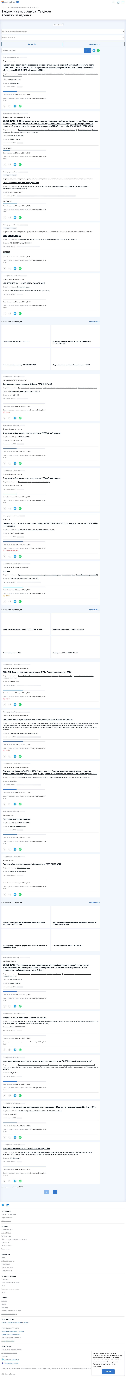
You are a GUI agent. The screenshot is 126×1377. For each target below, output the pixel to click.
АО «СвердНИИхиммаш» (18, 826)
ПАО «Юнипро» (15, 83)
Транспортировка (7, 1267)
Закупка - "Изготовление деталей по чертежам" (25, 1017)
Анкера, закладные (24, 74)
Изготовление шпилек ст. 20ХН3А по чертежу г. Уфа (26, 1148)
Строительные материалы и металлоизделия (33, 130)
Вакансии (4, 1307)
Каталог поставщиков (8, 1214)
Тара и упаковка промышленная (79, 777)
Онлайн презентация (11, 1363)
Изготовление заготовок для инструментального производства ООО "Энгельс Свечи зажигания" (47, 1061)
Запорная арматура (12, 235)
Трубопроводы (6, 1236)
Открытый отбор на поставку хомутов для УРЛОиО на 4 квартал (32, 478)
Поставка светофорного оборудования (21, 182)
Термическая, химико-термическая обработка (55, 1067)
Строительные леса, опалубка (42, 727)
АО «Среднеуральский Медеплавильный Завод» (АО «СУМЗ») (30, 290)
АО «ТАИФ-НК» (14, 395)
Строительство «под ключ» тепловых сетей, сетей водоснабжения (39, 974)
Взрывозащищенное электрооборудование (17, 727)
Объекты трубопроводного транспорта (14, 1239)
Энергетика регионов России (11, 1310)
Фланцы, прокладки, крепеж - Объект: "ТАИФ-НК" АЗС (27, 384)
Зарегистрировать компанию (11, 1338)
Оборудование (6, 1221)
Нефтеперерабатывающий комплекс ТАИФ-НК (24, 391)
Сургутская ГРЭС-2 (15, 79)
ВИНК (3, 1258)
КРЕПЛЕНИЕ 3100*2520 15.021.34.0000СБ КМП (24, 283)
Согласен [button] (108, 1371)
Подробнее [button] (97, 1366)
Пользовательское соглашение (11, 1349)
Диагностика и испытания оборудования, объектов (81, 74)
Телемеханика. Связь (86, 676)
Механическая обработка (24, 1023)
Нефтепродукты (6, 1270)
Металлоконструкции (25, 1111)
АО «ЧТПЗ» (13, 781)
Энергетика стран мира (9, 1314)
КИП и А (26, 676)
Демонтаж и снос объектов (54, 74)
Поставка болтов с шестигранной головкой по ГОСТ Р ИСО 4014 (32, 864)
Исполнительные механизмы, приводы (79, 725)
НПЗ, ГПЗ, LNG (6, 1233)
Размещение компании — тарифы (12, 1331)
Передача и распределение (10, 1282)
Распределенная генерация (10, 1289)
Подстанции (5, 1242)
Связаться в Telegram (12, 1360)
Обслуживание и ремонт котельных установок (18, 725)
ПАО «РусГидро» (15, 139)
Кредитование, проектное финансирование (62, 1021)
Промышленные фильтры (42, 725)
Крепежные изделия (38, 74)
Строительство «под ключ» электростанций (62, 130)
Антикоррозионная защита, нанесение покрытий (79, 1065)
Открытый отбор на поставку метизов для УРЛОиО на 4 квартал (32, 433)
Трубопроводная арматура (68, 239)
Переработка (5, 1264)
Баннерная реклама (7, 1341)
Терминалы (5, 1249)
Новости (4, 1301)
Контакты (4, 1356)
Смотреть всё (93, 321)
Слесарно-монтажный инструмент (63, 727)
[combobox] (63, 31)
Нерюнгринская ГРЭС (16, 135)
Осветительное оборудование (64, 186)
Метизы (6, 571)
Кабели (20, 676)
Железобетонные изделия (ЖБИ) (87, 575)
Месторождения (6, 1246)
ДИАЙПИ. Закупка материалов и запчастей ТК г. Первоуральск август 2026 (37, 672)
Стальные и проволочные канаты (43, 530)
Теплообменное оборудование (58, 723)
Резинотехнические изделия (87, 388)
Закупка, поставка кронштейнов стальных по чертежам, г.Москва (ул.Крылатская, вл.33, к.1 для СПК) (49, 1107)
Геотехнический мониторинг (12, 76)
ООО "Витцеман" (15, 1158)
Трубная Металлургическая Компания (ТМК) (24, 578)
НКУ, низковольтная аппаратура (43, 186)
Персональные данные (9, 1353)
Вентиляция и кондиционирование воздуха (83, 723)
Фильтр (30, 44)
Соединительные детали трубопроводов (31, 239)
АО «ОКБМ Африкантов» (18, 871)
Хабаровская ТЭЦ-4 (15, 979)
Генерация (4, 1279)
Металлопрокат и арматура (29, 132)
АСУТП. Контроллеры (25, 186)
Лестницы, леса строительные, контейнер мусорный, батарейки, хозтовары (38, 719)
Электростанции (6, 1229)
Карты (3, 1292)
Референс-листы (6, 1218)
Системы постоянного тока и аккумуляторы (43, 676)
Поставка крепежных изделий (16, 819)
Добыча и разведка (7, 1261)
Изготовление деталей (40, 1023)
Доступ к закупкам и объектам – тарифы (14, 1322)
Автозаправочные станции (68, 388)
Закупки (4, 1304)
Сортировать (93, 44)
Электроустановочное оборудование (15, 188)
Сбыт (3, 1286)
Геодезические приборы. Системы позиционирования (50, 777)
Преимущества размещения (10, 1334)
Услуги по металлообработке (12, 1067)
